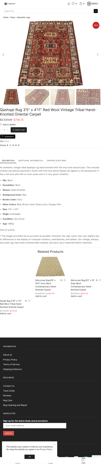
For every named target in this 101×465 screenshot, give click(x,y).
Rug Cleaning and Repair (15, 405)
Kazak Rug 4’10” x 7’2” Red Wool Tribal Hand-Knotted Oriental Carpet (12, 304)
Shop (12, 17)
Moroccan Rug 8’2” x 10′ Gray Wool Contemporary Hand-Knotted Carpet (82, 285)
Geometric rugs (23, 17)
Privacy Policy (10, 359)
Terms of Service (11, 364)
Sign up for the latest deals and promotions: (25, 421)
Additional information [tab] (30, 160)
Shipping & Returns (12, 369)
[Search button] (96, 11)
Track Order (9, 391)
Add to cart (20, 130)
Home (5, 17)
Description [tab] (8, 160)
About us (7, 355)
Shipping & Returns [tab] (56, 160)
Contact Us (8, 386)
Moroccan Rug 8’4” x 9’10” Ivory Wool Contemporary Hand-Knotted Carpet (46, 285)
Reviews (7, 395)
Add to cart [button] (5, 313)
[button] (3, 54)
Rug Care (7, 400)
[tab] (8, 160)
